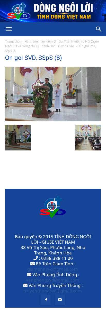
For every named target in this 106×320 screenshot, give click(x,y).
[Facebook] (46, 300)
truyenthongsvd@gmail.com (52, 291)
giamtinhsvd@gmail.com (52, 269)
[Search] (99, 29)
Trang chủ (12, 41)
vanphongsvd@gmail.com (52, 280)
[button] (9, 29)
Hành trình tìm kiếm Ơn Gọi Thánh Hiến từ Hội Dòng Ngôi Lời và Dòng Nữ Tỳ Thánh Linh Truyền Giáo (52, 43)
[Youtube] (60, 300)
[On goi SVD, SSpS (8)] (53, 119)
